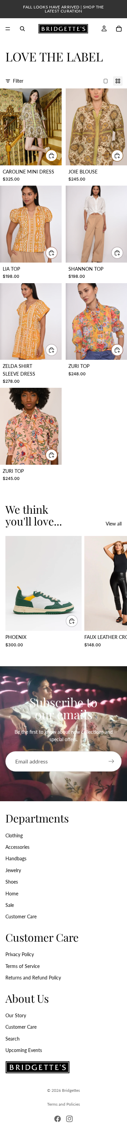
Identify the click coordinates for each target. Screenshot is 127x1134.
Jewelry (13, 870)
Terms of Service (22, 966)
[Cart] (118, 28)
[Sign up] (111, 761)
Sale (9, 905)
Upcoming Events (23, 1050)
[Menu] (8, 28)
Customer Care (21, 916)
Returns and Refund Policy (33, 977)
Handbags (15, 858)
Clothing (14, 835)
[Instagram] (69, 1119)
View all (114, 523)
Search (12, 1039)
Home (11, 893)
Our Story (15, 1015)
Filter (18, 81)
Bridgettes (71, 1090)
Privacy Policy (19, 954)
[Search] (22, 28)
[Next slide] (114, 595)
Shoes (11, 882)
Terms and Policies (63, 1104)
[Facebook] (58, 1119)
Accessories (17, 847)
